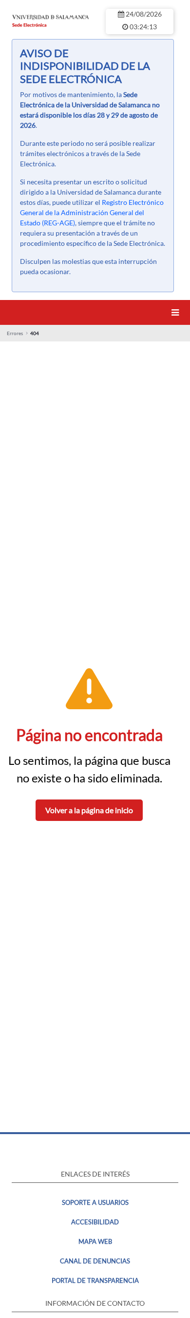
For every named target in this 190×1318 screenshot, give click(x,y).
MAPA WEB (95, 1241)
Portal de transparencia (95, 1280)
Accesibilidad (95, 1222)
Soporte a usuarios (95, 1202)
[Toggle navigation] (177, 312)
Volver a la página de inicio (89, 810)
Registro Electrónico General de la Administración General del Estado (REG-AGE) (92, 212)
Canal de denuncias (95, 1261)
